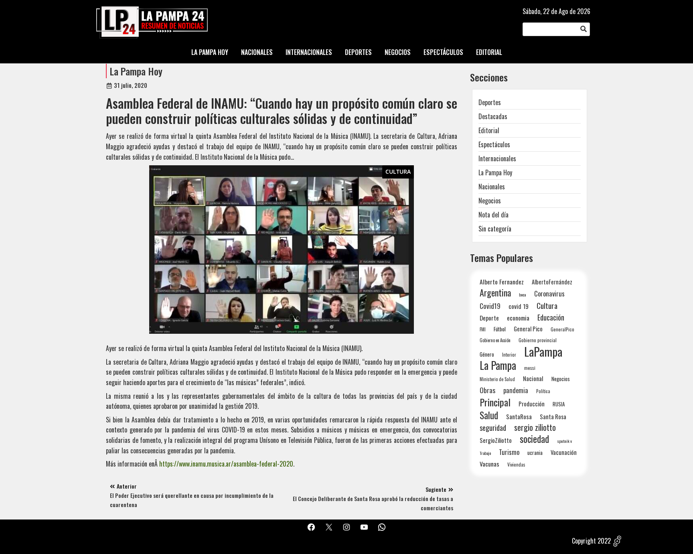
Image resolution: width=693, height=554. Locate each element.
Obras (487, 390)
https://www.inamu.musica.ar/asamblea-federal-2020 (226, 464)
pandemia (515, 390)
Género (487, 354)
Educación (550, 317)
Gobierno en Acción (495, 340)
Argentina (495, 292)
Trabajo (485, 453)
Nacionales (491, 186)
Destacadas (492, 116)
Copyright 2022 (591, 541)
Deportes (489, 102)
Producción (532, 404)
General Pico (528, 329)
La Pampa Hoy (136, 71)
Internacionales (497, 158)
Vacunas (489, 464)
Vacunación (564, 452)
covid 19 (519, 305)
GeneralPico (562, 329)
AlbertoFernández (552, 282)
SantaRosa (519, 416)
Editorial (488, 130)
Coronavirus (549, 293)
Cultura (398, 171)
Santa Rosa (553, 416)
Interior (509, 354)
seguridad (493, 427)
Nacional (533, 378)
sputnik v (564, 441)
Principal (495, 402)
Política (543, 391)
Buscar (583, 29)
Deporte (489, 317)
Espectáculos (494, 144)
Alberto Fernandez (502, 281)
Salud (489, 415)
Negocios (489, 200)
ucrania (535, 452)
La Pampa (498, 365)
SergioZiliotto (496, 440)
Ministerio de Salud (497, 379)
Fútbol (500, 329)
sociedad (534, 438)
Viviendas (516, 464)
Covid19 (490, 305)
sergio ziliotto (535, 427)
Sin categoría (494, 228)
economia (518, 317)
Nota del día (493, 214)
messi (529, 367)
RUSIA (559, 404)
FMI (483, 329)
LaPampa (543, 351)
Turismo (509, 452)
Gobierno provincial (538, 340)
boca (522, 294)
